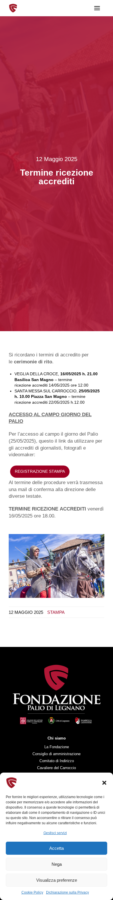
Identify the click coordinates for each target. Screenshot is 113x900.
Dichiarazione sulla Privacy (67, 892)
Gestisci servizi (55, 833)
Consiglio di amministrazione (56, 754)
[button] (104, 783)
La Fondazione (56, 747)
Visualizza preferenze (56, 880)
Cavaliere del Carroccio (56, 768)
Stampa (56, 612)
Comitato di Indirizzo (56, 761)
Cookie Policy (32, 892)
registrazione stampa (40, 471)
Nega (57, 864)
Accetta (56, 848)
